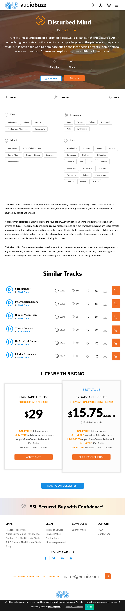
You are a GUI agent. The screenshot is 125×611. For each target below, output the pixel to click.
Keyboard (105, 122)
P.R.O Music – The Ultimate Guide (23, 542)
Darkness (86, 155)
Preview (52, 78)
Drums (79, 122)
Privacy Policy (53, 533)
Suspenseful (40, 129)
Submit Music (79, 529)
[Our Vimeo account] (71, 558)
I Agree (89, 607)
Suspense (50, 155)
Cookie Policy (53, 538)
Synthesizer (82, 129)
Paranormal (71, 175)
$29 (77, 78)
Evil (81, 161)
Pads (69, 129)
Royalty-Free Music (16, 529)
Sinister (86, 175)
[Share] (97, 291)
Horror (38, 122)
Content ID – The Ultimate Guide (23, 538)
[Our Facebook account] (45, 558)
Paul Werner (24, 331)
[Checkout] (109, 5)
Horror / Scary (13, 155)
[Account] (101, 5)
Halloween (11, 122)
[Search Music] (93, 5)
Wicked (95, 182)
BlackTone (68, 30)
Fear (91, 161)
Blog (8, 546)
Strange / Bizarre (33, 155)
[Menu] (116, 5)
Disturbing (101, 155)
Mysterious (71, 168)
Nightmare (87, 168)
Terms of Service (54, 529)
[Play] (39, 20)
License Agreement (56, 542)
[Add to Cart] (116, 290)
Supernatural (100, 175)
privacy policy (54, 607)
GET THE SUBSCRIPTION (91, 457)
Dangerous (71, 155)
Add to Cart (33, 457)
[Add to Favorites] (88, 291)
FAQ (100, 529)
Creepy (86, 148)
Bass (69, 122)
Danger (112, 148)
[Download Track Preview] (105, 290)
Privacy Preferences (74, 607)
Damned (99, 148)
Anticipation (72, 148)
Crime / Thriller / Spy (32, 148)
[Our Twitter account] (54, 558)
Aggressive (12, 148)
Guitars (92, 122)
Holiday (26, 122)
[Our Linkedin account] (62, 558)
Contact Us (104, 533)
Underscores (13, 161)
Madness (103, 161)
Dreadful (70, 161)
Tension (70, 182)
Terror (83, 182)
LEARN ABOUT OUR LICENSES (62, 485)
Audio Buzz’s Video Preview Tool (23, 533)
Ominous (102, 168)
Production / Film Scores (17, 129)
